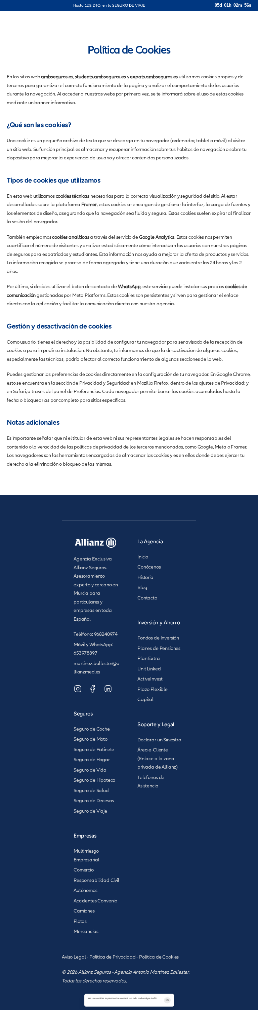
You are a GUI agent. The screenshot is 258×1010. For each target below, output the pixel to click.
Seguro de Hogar (92, 759)
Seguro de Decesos (94, 800)
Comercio (84, 869)
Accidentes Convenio (95, 900)
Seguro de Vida (90, 770)
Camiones (84, 911)
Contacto (147, 597)
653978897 (85, 653)
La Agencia (150, 541)
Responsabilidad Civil (96, 880)
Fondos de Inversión (158, 637)
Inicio (142, 556)
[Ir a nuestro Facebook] (93, 689)
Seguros (83, 713)
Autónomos (85, 890)
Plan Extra (148, 658)
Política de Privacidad (112, 957)
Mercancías (86, 931)
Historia (145, 577)
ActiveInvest (150, 679)
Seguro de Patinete (94, 749)
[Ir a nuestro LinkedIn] (108, 689)
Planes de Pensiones (158, 648)
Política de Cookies (159, 957)
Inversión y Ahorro (158, 622)
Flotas (80, 921)
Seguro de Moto (91, 739)
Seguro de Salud (91, 790)
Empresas (85, 835)
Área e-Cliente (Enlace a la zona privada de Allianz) (157, 758)
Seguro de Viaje (90, 811)
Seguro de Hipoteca (95, 780)
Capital (145, 699)
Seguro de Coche (92, 729)
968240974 (106, 634)
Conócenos (149, 567)
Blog (142, 587)
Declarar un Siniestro (159, 739)
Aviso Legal (74, 957)
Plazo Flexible (152, 689)
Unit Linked (149, 668)
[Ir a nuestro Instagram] (78, 689)
